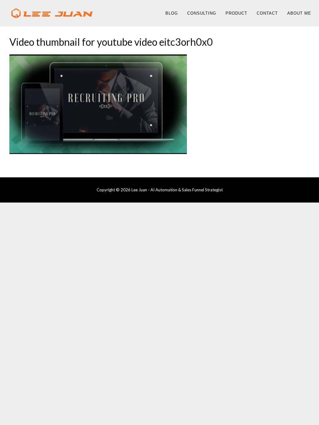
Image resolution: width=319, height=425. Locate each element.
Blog (171, 13)
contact (267, 13)
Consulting (201, 13)
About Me (299, 13)
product (236, 13)
